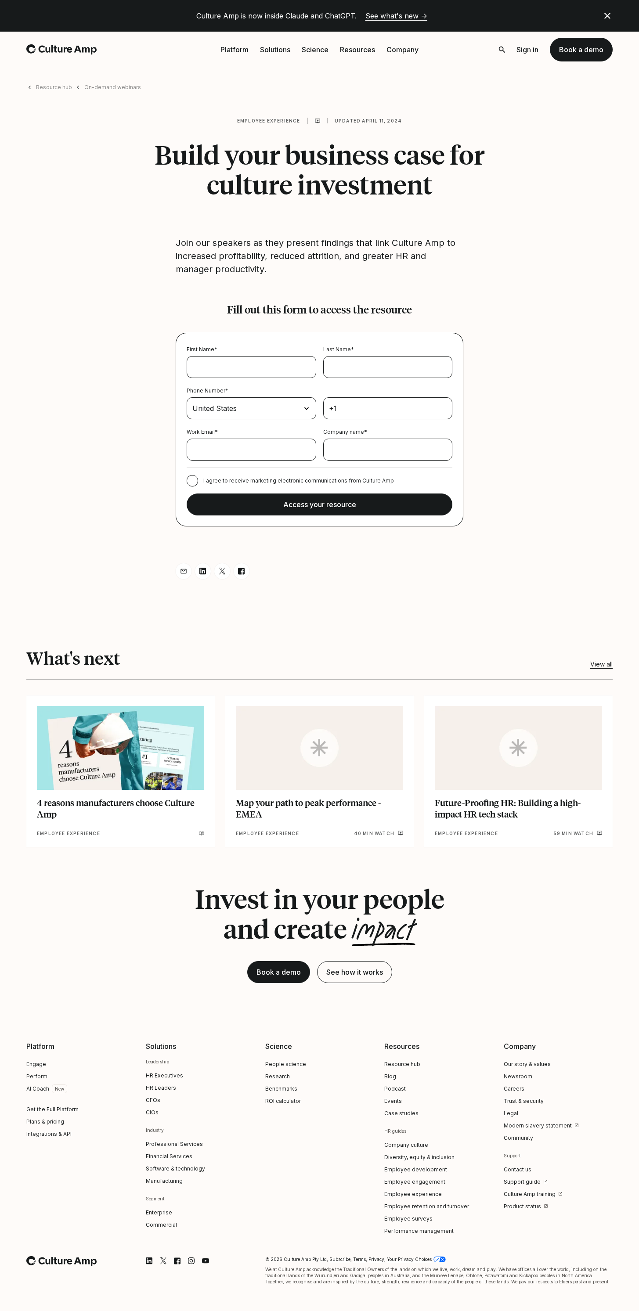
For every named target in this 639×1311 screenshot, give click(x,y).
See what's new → (396, 15)
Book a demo (581, 49)
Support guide (522, 1181)
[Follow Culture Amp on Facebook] (177, 1260)
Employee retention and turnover (426, 1206)
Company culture (406, 1145)
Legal (511, 1113)
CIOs (152, 1112)
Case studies (401, 1113)
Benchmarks (281, 1088)
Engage (36, 1064)
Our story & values (527, 1064)
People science (285, 1064)
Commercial (161, 1224)
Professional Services (174, 1144)
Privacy (376, 1259)
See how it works (354, 972)
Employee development (415, 1169)
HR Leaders (161, 1087)
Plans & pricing (45, 1121)
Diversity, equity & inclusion (419, 1157)
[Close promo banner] (607, 15)
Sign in (527, 49)
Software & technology (175, 1168)
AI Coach (37, 1088)
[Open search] (502, 49)
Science (315, 49)
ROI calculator (283, 1101)
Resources (357, 49)
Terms (359, 1259)
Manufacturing (164, 1181)
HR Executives (164, 1075)
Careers (514, 1088)
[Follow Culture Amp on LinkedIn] (149, 1260)
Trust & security (524, 1101)
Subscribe (339, 1259)
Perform (36, 1076)
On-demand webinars (112, 87)
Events (393, 1101)
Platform (234, 49)
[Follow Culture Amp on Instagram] (191, 1260)
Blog (390, 1076)
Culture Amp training (530, 1194)
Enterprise (159, 1212)
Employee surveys (408, 1218)
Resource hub (54, 87)
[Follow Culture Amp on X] (163, 1260)
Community (518, 1138)
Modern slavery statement (538, 1125)
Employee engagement (414, 1181)
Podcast (395, 1088)
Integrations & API (49, 1134)
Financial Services (169, 1156)
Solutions (275, 49)
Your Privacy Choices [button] (409, 1259)
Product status (522, 1206)
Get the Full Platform (52, 1109)
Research (277, 1076)
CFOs (153, 1100)
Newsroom (518, 1076)
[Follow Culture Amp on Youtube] (205, 1260)
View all (601, 664)
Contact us (517, 1169)
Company (402, 49)
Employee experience (268, 120)
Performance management (419, 1231)
